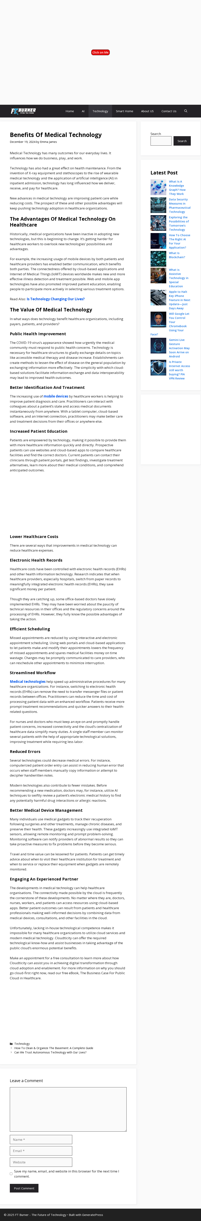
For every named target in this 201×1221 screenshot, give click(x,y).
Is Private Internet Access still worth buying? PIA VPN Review (179, 370)
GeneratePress (92, 1215)
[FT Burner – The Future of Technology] (23, 111)
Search (156, 133)
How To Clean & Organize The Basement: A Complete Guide (53, 1048)
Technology (100, 111)
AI (83, 111)
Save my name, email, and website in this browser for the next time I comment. (66, 1174)
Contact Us (169, 111)
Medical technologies (28, 681)
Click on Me (100, 52)
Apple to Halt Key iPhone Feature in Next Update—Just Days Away (179, 300)
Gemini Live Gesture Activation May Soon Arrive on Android (179, 348)
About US (147, 111)
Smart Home (124, 111)
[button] (185, 111)
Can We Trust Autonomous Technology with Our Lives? (50, 1052)
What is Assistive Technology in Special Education (178, 278)
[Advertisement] (100, 24)
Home (70, 111)
